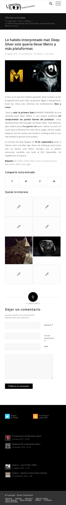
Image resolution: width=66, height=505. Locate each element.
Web (46, 346)
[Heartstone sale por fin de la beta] (47, 207)
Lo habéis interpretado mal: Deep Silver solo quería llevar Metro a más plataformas (32, 44)
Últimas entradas (15, 17)
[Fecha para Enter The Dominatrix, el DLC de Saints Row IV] (19, 274)
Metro (12, 164)
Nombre (48, 324)
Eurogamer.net (29, 126)
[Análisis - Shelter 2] (19, 250)
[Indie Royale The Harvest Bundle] (47, 227)
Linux (38, 161)
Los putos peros (49, 161)
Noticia (28, 21)
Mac (7, 164)
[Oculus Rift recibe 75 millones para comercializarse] (19, 207)
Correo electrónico (49, 338)
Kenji (51, 54)
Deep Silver (29, 161)
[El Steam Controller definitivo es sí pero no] (47, 246)
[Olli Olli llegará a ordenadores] (19, 227)
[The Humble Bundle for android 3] (47, 274)
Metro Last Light (23, 164)
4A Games (18, 161)
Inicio (20, 21)
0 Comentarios (26, 54)
